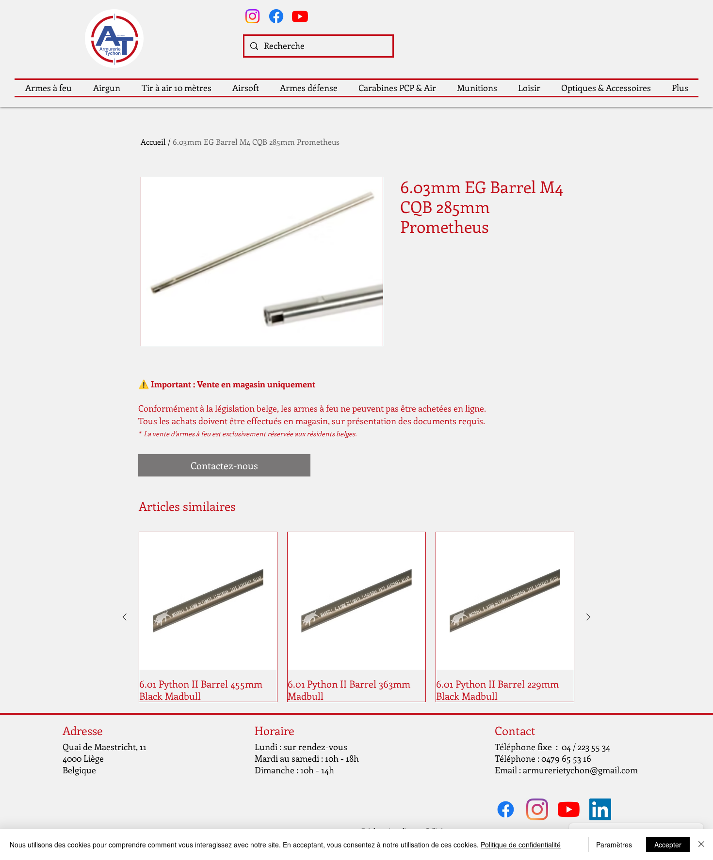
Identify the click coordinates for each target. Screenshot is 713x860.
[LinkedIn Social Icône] (600, 809)
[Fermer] (701, 844)
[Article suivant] (588, 617)
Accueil (153, 142)
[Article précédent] (124, 617)
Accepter (667, 844)
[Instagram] (252, 16)
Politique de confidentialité (521, 844)
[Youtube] (300, 16)
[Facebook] (276, 16)
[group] (356, 617)
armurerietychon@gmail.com (580, 770)
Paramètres (614, 844)
